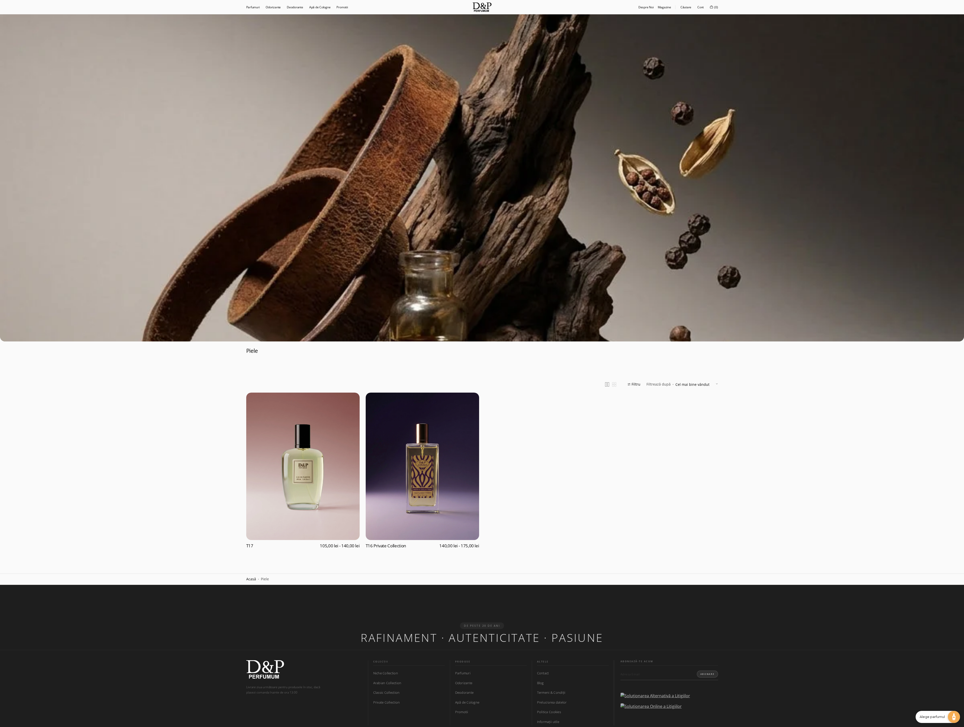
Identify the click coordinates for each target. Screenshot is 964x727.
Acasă (251, 579)
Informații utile (548, 721)
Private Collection (386, 702)
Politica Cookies (549, 712)
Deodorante (464, 692)
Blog (540, 683)
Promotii (461, 712)
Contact (543, 673)
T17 (249, 546)
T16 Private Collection (386, 546)
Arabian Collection (387, 683)
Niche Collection (385, 673)
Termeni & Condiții (551, 692)
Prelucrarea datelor (552, 702)
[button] (685, 7)
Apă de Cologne (467, 702)
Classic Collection (386, 692)
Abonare (707, 674)
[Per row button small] (614, 384)
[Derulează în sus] (7, 719)
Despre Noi (646, 7)
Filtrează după (658, 384)
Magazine (664, 7)
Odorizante (464, 683)
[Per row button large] (607, 384)
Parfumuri (463, 673)
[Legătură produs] (303, 472)
